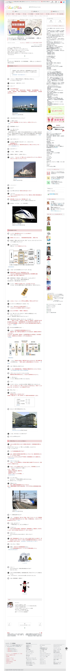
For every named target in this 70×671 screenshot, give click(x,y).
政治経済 (36, 42)
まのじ (48, 155)
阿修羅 (15, 324)
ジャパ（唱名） (50, 61)
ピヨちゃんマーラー (56, 646)
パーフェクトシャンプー (57, 653)
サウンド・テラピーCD (57, 649)
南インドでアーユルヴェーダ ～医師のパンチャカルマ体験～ (58, 298)
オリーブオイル (42, 645)
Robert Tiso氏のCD (56, 652)
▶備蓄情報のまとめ (51, 147)
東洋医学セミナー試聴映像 (52, 89)
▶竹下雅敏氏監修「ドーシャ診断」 (54, 145)
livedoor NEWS (11, 474)
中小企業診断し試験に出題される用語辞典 (19, 370)
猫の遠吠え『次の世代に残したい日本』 (29, 541)
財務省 (18, 405)
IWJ (9, 123)
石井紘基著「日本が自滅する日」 (19, 74)
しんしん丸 (49, 160)
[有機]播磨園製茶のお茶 (43, 648)
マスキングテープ (43, 662)
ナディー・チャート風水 (44, 656)
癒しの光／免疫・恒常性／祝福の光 (54, 62)
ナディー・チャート (29, 653)
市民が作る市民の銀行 (12, 549)
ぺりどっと (49, 156)
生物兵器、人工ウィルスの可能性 (53, 152)
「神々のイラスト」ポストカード (31, 659)
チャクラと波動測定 (51, 57)
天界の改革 (49, 67)
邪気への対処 (49, 64)
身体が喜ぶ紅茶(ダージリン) (30, 663)
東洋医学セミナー (29, 645)
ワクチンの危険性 (50, 151)
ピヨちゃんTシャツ (43, 663)
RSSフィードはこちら (51, 190)
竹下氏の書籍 (28, 649)
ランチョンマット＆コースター (45, 655)
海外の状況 (49, 150)
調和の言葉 (28, 655)
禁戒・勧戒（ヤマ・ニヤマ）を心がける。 (55, 46)
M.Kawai (16, 114)
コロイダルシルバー (51, 140)
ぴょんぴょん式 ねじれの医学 (59, 295)
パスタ (41, 646)
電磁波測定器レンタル (57, 663)
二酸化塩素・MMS (50, 142)
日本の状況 (49, 149)
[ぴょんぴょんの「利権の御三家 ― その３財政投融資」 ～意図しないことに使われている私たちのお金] (25, 27)
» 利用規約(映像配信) (9, 661)
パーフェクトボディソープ (57, 655)
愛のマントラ (49, 59)
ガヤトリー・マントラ (51, 58)
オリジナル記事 (32, 42)
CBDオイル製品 (56, 659)
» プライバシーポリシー (10, 657)
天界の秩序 (49, 68)
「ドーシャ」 (53, 65)
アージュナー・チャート (30, 652)
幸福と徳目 (49, 96)
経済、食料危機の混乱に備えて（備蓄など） (55, 146)
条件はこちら (40, 46)
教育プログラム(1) (52, 94)
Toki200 (16, 511)
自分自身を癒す (50, 93)
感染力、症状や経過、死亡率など (53, 134)
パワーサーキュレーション (57, 656)
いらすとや (25, 563)
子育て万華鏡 (56, 301)
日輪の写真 (49, 60)
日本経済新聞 (11, 458)
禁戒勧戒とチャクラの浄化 (52, 97)
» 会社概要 (7, 656)
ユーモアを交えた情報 (51, 166)
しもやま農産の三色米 (43, 649)
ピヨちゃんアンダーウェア (57, 645)
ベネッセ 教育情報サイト (13, 146)
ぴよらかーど (42, 659)
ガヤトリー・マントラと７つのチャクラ (55, 90)
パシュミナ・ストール (57, 648)
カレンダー (28, 656)
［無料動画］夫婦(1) (51, 52)
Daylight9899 (17, 225)
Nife (17, 180)
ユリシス (48, 164)
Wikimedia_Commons (16, 430)
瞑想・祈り (49, 139)
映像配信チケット (29, 646)
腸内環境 (48, 141)
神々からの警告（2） (51, 91)
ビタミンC (49, 138)
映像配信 (52, 204)
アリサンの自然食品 (29, 665)
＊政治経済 (27, 42)
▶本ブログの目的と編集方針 (55, 179)
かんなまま (49, 158)
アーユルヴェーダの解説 (51, 69)
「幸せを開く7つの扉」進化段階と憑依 (55, 98)
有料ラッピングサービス (57, 662)
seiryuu (48, 159)
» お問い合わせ (8, 663)
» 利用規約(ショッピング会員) (11, 660)
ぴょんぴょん (22, 42)
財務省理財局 (11, 266)
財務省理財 (10, 357)
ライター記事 (49, 153)
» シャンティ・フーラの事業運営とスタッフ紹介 (14, 653)
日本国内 (40, 42)
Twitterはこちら (50, 188)
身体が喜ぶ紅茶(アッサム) (30, 662)
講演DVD (27, 648)
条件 (55, 183)
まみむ (48, 165)
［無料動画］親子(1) (51, 53)
